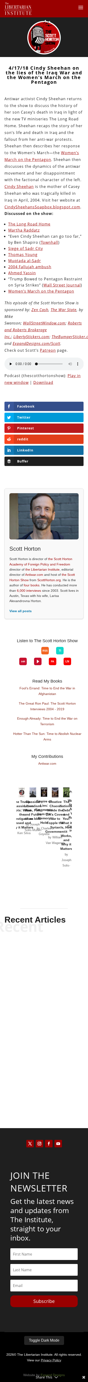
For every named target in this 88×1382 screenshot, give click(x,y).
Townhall (49, 242)
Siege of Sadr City (25, 248)
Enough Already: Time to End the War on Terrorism (47, 721)
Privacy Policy (51, 1360)
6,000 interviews (29, 590)
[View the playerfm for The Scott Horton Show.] (37, 661)
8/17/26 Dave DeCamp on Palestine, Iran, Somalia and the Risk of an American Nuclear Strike (44, 1011)
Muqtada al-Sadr (24, 260)
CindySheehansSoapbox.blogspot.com (42, 207)
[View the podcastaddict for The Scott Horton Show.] (52, 661)
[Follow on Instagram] (39, 1143)
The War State (64, 309)
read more (44, 979)
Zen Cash (39, 309)
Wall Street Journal (62, 285)
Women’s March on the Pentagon (41, 291)
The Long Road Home (29, 224)
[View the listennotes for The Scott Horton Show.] (67, 661)
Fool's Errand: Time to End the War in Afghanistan (47, 691)
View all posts (20, 611)
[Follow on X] (30, 1143)
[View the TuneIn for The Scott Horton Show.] (59, 650)
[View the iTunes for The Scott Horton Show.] (26, 654)
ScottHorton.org (49, 580)
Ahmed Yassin (22, 272)
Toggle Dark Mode (44, 1340)
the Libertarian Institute (42, 569)
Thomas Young (23, 254)
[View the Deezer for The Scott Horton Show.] (71, 654)
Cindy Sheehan (19, 186)
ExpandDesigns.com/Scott (36, 343)
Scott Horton (36, 971)
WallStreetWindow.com (44, 323)
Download (43, 382)
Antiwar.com (34, 574)
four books (31, 585)
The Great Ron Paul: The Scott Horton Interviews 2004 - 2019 (47, 706)
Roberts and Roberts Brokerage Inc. (43, 330)
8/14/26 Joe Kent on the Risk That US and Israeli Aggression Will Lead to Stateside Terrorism (44, 1070)
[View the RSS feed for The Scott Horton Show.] (45, 650)
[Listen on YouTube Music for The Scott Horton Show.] (34, 654)
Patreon (48, 350)
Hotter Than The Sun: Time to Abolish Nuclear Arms (47, 736)
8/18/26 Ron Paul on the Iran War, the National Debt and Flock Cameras (44, 957)
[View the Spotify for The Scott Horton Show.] (19, 654)
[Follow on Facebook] (49, 1143)
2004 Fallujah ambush (29, 266)
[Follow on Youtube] (58, 1143)
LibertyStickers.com (31, 336)
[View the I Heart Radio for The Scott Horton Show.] (23, 661)
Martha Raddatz (24, 230)
